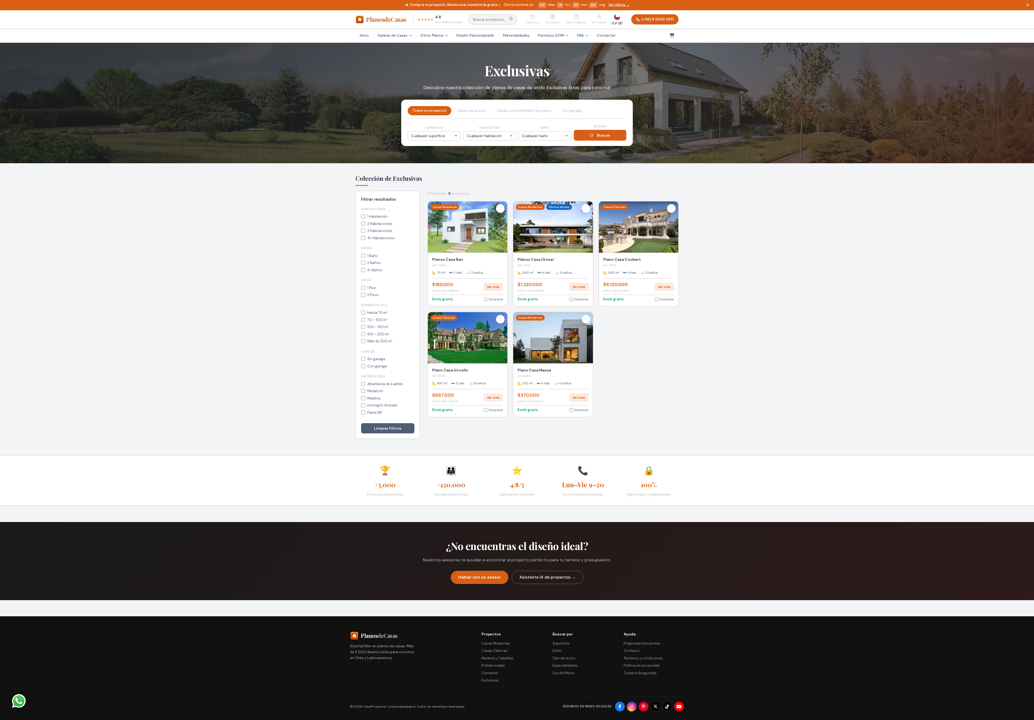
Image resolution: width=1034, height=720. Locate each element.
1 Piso (371, 288)
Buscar (603, 135)
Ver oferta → (618, 4)
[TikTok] (667, 706)
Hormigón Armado (382, 405)
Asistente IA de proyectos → (547, 577)
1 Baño (372, 255)
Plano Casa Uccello (450, 370)
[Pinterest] (643, 706)
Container (489, 673)
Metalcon (375, 391)
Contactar (606, 35)
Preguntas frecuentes (642, 643)
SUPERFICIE (434, 128)
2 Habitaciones (379, 223)
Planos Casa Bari (447, 259)
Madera (373, 398)
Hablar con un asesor (479, 577)
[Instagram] (632, 706)
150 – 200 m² (378, 334)
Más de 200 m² (380, 341)
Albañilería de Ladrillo (385, 384)
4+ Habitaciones (381, 238)
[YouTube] (679, 706)
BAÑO (544, 128)
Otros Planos (431, 35)
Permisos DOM (551, 35)
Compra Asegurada (640, 673)
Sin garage (376, 359)
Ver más (493, 287)
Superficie (561, 643)
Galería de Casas (392, 35)
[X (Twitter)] (655, 706)
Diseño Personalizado (475, 35)
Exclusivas (490, 680)
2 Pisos (373, 295)
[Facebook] (620, 706)
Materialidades (516, 35)
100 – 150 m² (378, 327)
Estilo (557, 650)
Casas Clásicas (494, 650)
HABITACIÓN (489, 128)
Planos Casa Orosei (536, 259)
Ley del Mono (564, 673)
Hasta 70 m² (377, 312)
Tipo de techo (564, 658)
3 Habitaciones (379, 230)
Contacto (632, 650)
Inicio (364, 35)
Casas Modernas (495, 643)
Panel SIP (374, 412)
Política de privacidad (641, 665)
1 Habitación (377, 216)
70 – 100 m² (377, 320)
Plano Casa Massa (534, 370)
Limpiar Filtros (387, 428)
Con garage (377, 366)
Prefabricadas (493, 665)
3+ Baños (374, 270)
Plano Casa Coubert (622, 259)
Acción (599, 126)
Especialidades (565, 665)
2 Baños (373, 262)
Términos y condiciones (643, 658)
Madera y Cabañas (497, 658)
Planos (386, 19)
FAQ (580, 35)
